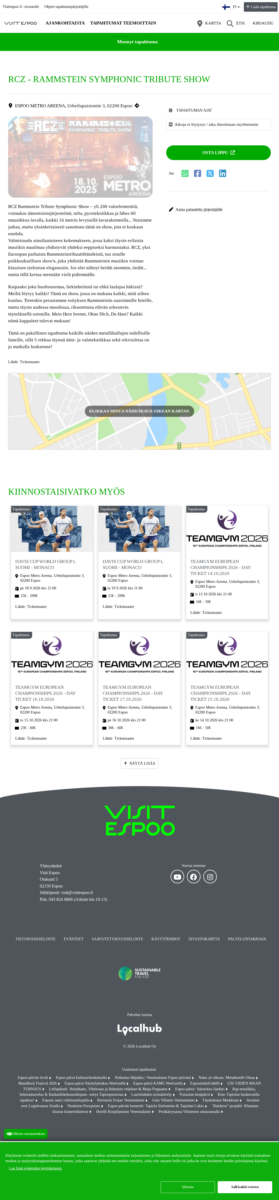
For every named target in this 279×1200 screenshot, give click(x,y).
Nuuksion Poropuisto (84, 1106)
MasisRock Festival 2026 (38, 1083)
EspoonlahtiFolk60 (205, 1083)
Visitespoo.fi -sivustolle (21, 7)
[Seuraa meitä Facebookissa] (194, 876)
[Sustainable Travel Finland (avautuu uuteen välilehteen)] (139, 986)
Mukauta (187, 1187)
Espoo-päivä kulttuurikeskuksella (82, 1078)
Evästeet (74, 939)
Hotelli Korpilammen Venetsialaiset (124, 1112)
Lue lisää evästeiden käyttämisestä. (35, 1168)
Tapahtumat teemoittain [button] (123, 23)
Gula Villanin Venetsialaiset (174, 1100)
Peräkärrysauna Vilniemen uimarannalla (190, 1112)
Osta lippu (215, 152)
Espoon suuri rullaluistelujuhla (66, 1100)
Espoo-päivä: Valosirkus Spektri (200, 1089)
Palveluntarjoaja (247, 939)
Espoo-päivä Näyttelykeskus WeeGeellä (95, 1083)
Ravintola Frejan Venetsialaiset (121, 1100)
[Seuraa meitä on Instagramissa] (210, 876)
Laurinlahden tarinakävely (152, 1094)
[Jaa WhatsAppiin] (185, 173)
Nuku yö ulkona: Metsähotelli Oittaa (227, 1078)
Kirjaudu (263, 23)
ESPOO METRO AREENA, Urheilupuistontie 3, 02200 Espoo (73, 105)
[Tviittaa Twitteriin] (210, 173)
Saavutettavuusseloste (117, 939)
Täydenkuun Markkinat (220, 1100)
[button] (218, 210)
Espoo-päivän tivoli (33, 1078)
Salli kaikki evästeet (245, 1187)
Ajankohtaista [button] (65, 23)
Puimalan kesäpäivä (195, 1094)
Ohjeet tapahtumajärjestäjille (66, 7)
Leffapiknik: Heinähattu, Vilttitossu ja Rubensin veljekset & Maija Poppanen (108, 1089)
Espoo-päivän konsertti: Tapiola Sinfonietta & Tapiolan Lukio (156, 1106)
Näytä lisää (142, 763)
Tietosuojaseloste (36, 939)
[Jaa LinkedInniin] (222, 173)
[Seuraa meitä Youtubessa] (177, 876)
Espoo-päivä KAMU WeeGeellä (158, 1083)
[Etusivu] (20, 23)
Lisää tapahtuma (263, 7)
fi (236, 5)
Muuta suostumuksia (29, 1134)
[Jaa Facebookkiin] (197, 173)
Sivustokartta (204, 939)
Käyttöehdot (165, 939)
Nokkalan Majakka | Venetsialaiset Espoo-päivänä (153, 1078)
